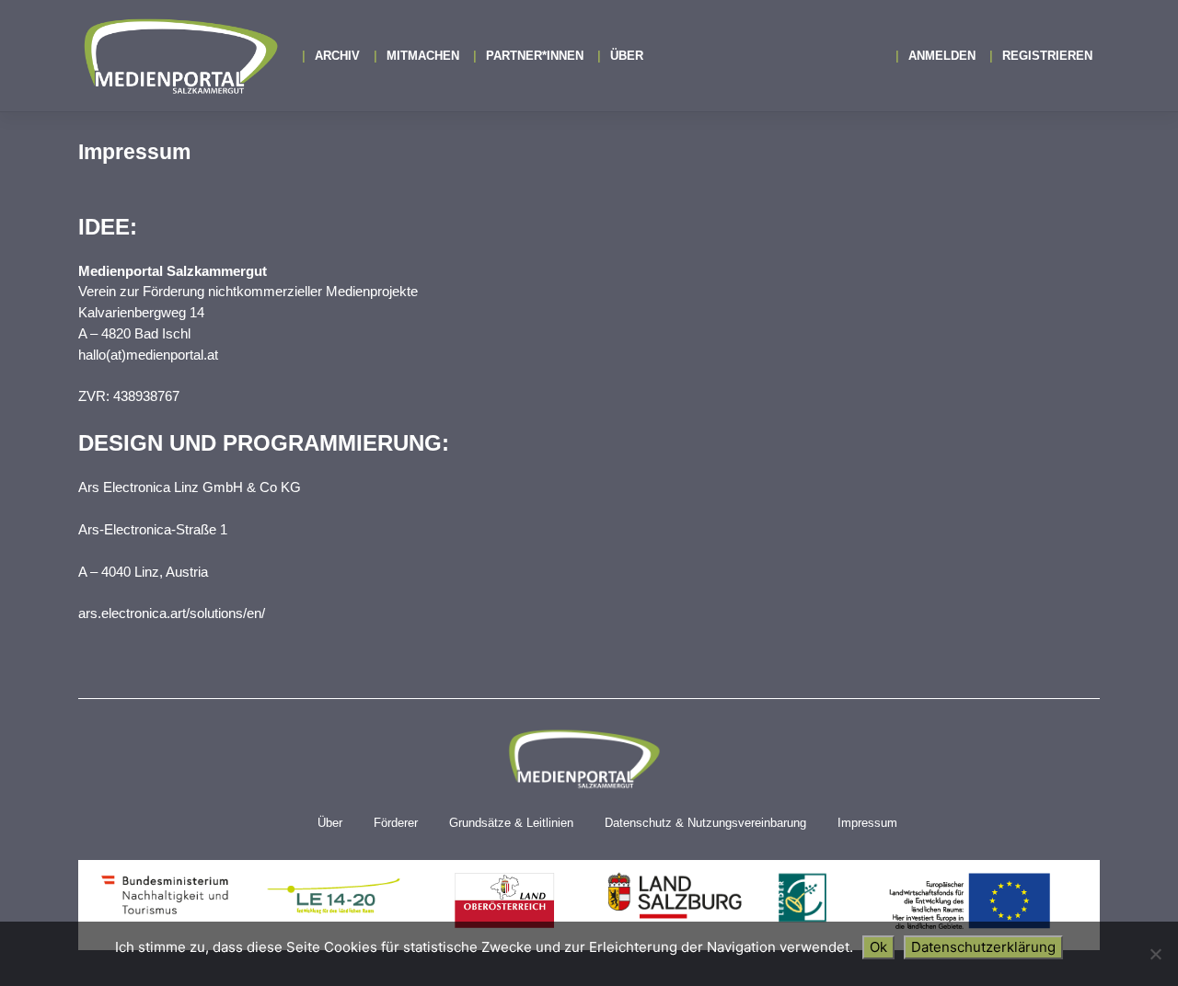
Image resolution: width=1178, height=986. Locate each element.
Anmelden (942, 56)
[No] (1155, 954)
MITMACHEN (423, 56)
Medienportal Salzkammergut (179, 56)
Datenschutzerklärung (983, 947)
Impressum (867, 823)
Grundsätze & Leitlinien (511, 823)
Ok (878, 947)
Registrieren (1047, 56)
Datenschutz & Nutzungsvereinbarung (705, 823)
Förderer (396, 823)
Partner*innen (534, 56)
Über (626, 56)
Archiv (337, 56)
